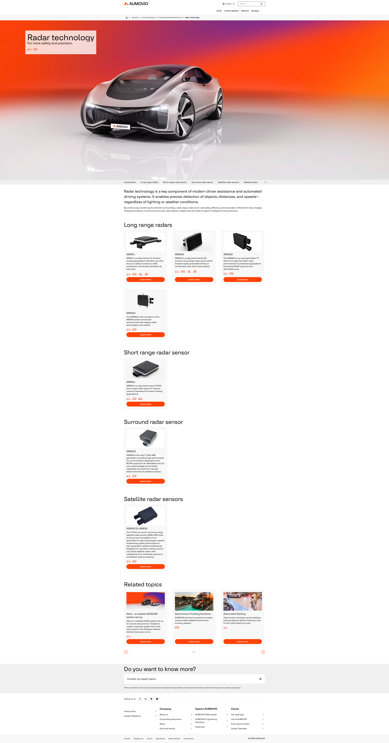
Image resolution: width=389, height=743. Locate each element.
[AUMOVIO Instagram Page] (157, 698)
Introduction (130, 182)
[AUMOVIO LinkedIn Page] (145, 698)
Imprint (149, 739)
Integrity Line (138, 739)
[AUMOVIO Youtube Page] (151, 699)
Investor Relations (231, 11)
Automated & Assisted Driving (170, 17)
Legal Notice (160, 739)
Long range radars (149, 182)
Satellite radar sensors (228, 182)
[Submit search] (261, 3)
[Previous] (126, 652)
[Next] (263, 652)
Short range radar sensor (175, 182)
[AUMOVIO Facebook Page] (140, 698)
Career (219, 11)
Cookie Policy (188, 739)
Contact (127, 739)
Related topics (251, 182)
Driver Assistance (149, 17)
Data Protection (174, 739)
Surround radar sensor (202, 182)
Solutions (245, 11)
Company (255, 11)
